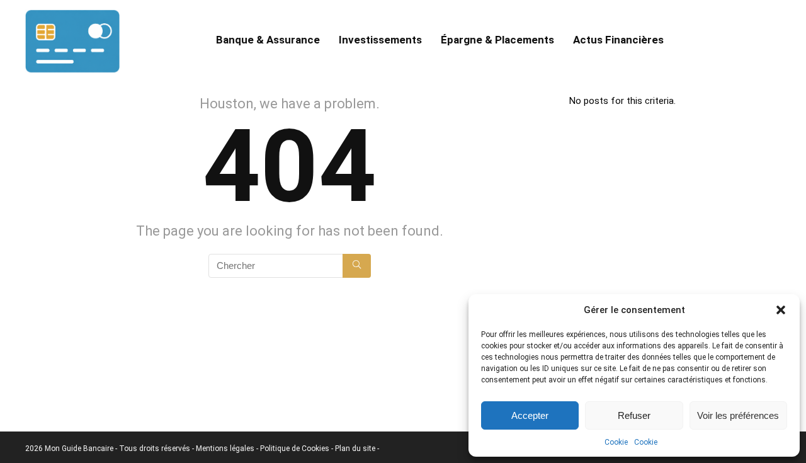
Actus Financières (618, 39)
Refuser (634, 415)
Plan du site (356, 448)
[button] (781, 310)
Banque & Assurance (268, 39)
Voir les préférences (738, 415)
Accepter (529, 415)
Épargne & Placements (497, 39)
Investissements (380, 39)
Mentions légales (226, 448)
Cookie (616, 442)
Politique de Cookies (295, 448)
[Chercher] (357, 266)
